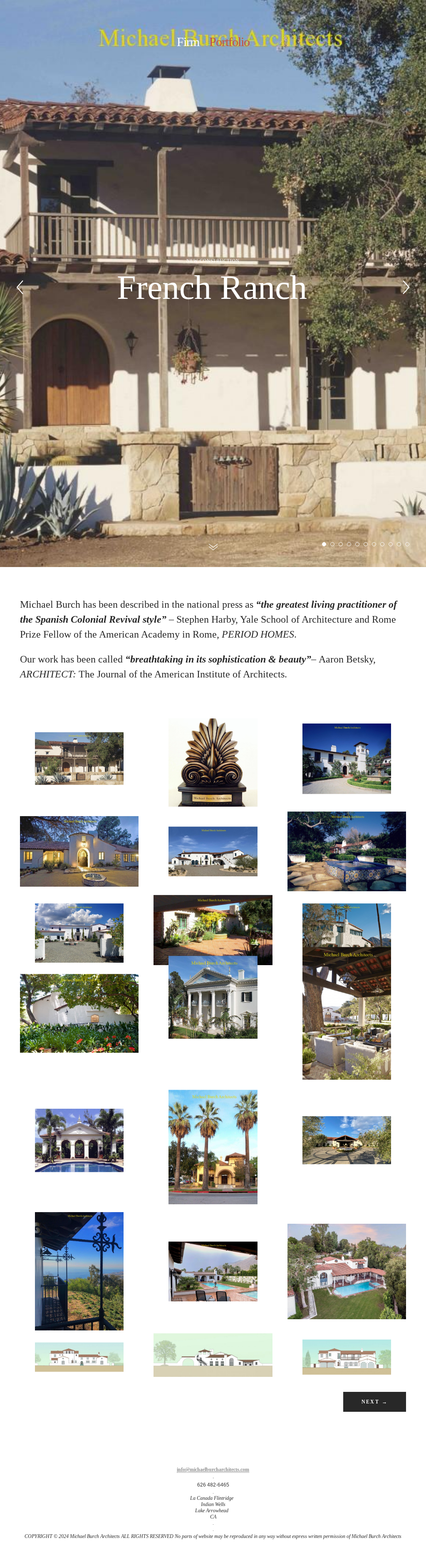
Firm (188, 42)
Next (375, 1402)
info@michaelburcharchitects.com (213, 1469)
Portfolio (229, 42)
